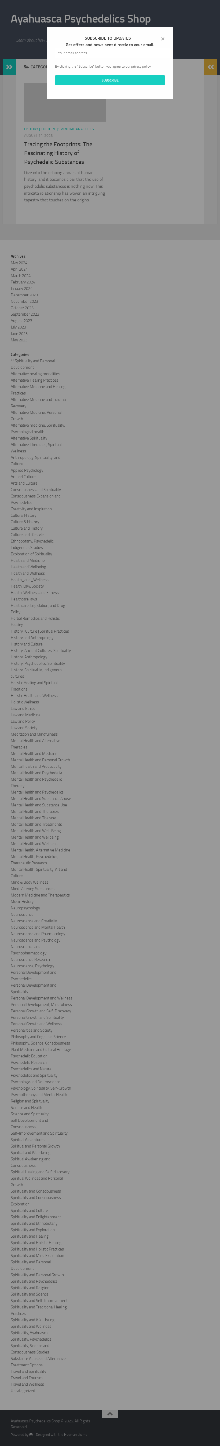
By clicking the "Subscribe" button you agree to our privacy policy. (103, 66)
